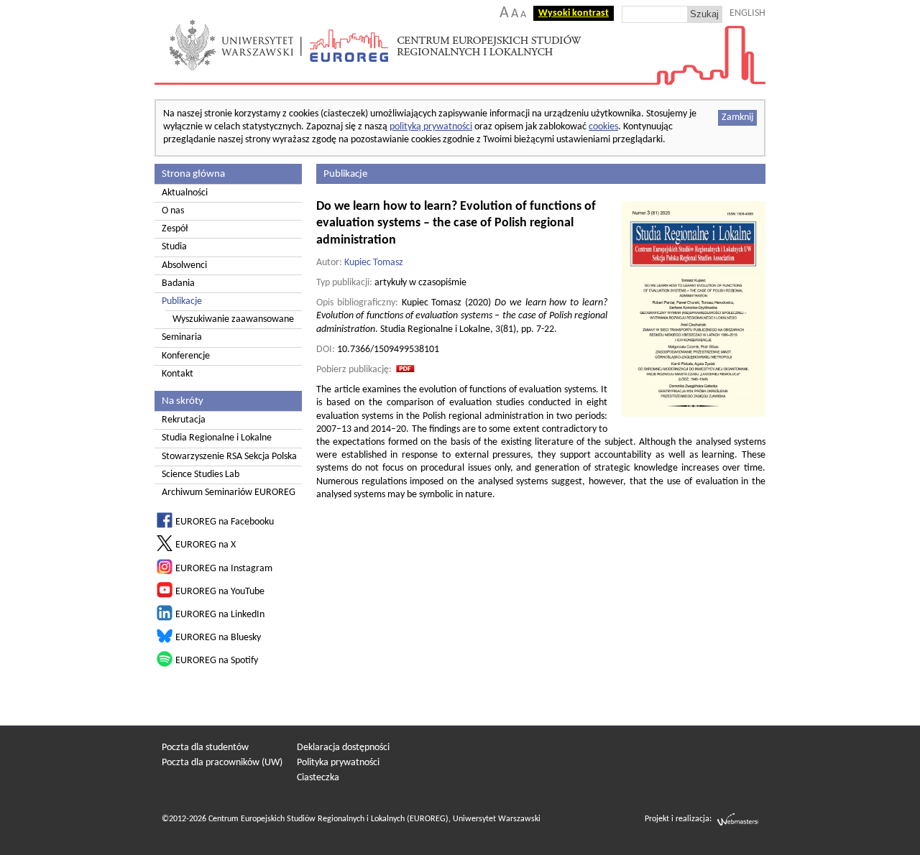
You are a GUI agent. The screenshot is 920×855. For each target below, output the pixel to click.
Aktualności (185, 193)
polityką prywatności (431, 126)
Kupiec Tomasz (373, 262)
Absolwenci (184, 265)
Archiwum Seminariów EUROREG (228, 492)
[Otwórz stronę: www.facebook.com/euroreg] (164, 525)
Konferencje (186, 356)
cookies (603, 126)
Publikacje (182, 301)
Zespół (175, 228)
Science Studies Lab (200, 474)
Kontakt (177, 374)
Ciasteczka (318, 777)
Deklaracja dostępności (343, 747)
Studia (174, 246)
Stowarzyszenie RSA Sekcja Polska (229, 456)
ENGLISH (747, 13)
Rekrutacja (184, 420)
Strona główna (193, 174)
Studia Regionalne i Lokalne (217, 438)
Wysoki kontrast (573, 13)
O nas (173, 210)
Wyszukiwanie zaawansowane (233, 319)
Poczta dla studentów (205, 747)
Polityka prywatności (338, 762)
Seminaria (182, 337)
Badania (178, 283)
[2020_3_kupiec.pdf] (405, 370)
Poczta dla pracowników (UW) (222, 762)
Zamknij (737, 117)
